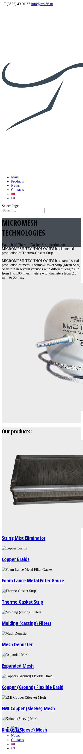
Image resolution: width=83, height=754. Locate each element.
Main (15, 177)
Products (17, 181)
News (15, 185)
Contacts (17, 190)
